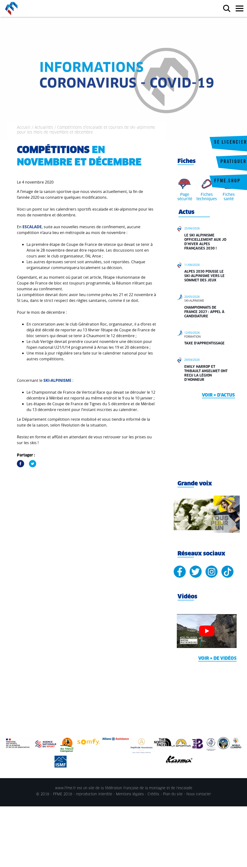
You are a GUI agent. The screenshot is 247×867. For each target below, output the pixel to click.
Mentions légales (130, 794)
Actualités (43, 127)
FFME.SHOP (227, 181)
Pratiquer (233, 162)
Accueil (23, 127)
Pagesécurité (184, 197)
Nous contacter (198, 794)
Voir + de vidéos (217, 658)
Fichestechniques (206, 197)
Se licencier (230, 142)
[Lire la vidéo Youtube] (207, 631)
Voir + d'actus (218, 395)
